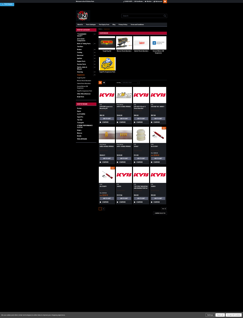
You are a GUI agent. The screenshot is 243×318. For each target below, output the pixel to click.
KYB (101, 104)
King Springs (120, 104)
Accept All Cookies (233, 315)
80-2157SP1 (154, 146)
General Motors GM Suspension (82, 87)
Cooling (79, 52)
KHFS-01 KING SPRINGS (124, 106)
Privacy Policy (123, 24)
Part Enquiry (8, 4)
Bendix (79, 136)
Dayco (79, 111)
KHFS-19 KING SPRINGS (124, 146)
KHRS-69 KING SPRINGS (107, 146)
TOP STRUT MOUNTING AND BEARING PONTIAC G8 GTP (141, 188)
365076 (119, 186)
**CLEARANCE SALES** (81, 35)
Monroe (79, 133)
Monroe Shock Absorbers (84, 80)
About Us (80, 24)
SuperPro (80, 117)
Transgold (80, 123)
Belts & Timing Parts (84, 44)
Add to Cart (107, 118)
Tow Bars (80, 46)
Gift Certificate (138, 1)
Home (100, 29)
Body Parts (80, 97)
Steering (80, 72)
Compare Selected (160, 213)
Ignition (79, 58)
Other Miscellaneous (84, 94)
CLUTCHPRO (81, 114)
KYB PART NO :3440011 (157, 106)
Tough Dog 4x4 (81, 78)
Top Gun (79, 120)
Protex (79, 108)
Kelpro (79, 130)
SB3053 (153, 186)
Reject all (220, 315)
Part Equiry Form (104, 24)
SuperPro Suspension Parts (84, 91)
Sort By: (119, 82)
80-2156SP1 (103, 186)
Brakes (79, 49)
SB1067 (136, 146)
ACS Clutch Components (81, 40)
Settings (210, 315)
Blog (114, 24)
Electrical (80, 55)
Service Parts (81, 64)
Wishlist (149, 1)
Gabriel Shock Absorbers (84, 83)
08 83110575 (128, 1)
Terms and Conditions (137, 24)
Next (163, 208)
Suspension (81, 75)
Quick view (107, 101)
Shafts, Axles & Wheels (82, 68)
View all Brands (82, 139)
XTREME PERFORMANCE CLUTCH (85, 126)
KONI (152, 144)
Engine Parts (81, 61)
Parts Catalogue (91, 24)
